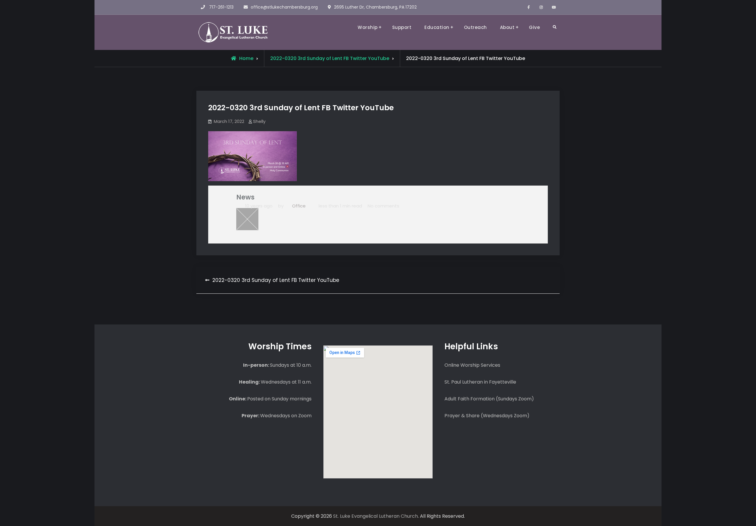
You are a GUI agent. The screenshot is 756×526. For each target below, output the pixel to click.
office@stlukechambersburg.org (284, 7)
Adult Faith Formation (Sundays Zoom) (489, 398)
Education (436, 27)
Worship (368, 27)
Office (299, 206)
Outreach (475, 27)
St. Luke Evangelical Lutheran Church (375, 516)
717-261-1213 (221, 7)
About (507, 27)
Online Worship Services (472, 365)
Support (402, 27)
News (245, 197)
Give (534, 27)
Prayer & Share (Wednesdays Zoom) (486, 415)
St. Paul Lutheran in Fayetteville (480, 382)
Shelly (259, 121)
